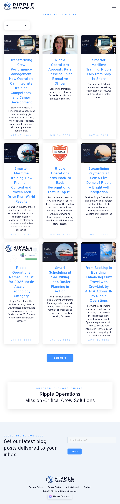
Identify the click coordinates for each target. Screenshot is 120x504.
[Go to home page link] (60, 479)
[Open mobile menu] (113, 6)
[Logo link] (20, 6)
